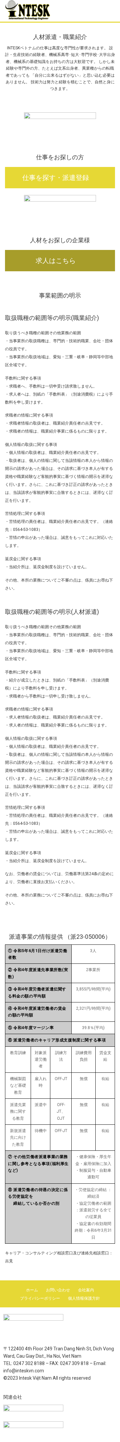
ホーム (32, 1290)
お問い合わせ (58, 1290)
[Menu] (110, 10)
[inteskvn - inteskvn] (41, 10)
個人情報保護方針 (84, 1298)
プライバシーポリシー (40, 1298)
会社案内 (86, 1290)
